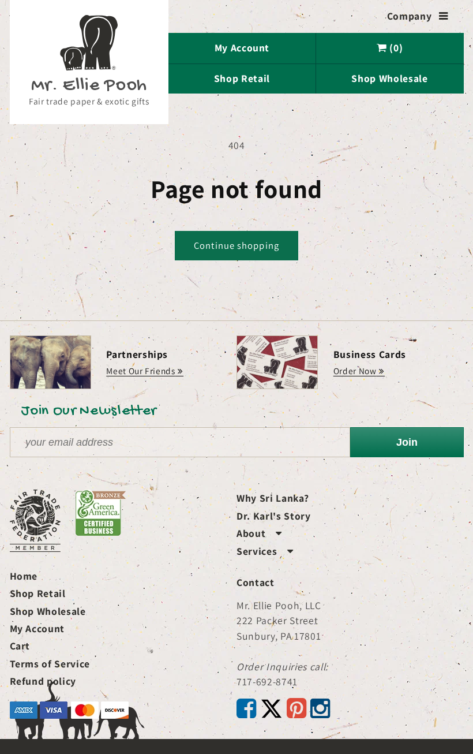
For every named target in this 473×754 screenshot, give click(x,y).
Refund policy (43, 681)
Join (407, 442)
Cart (20, 645)
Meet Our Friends (140, 370)
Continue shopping (236, 245)
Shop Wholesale (389, 78)
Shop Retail (242, 78)
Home (24, 576)
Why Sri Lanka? (272, 498)
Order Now (355, 370)
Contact (255, 582)
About (259, 533)
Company (417, 16)
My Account (242, 47)
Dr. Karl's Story (273, 515)
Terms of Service (50, 663)
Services (265, 551)
